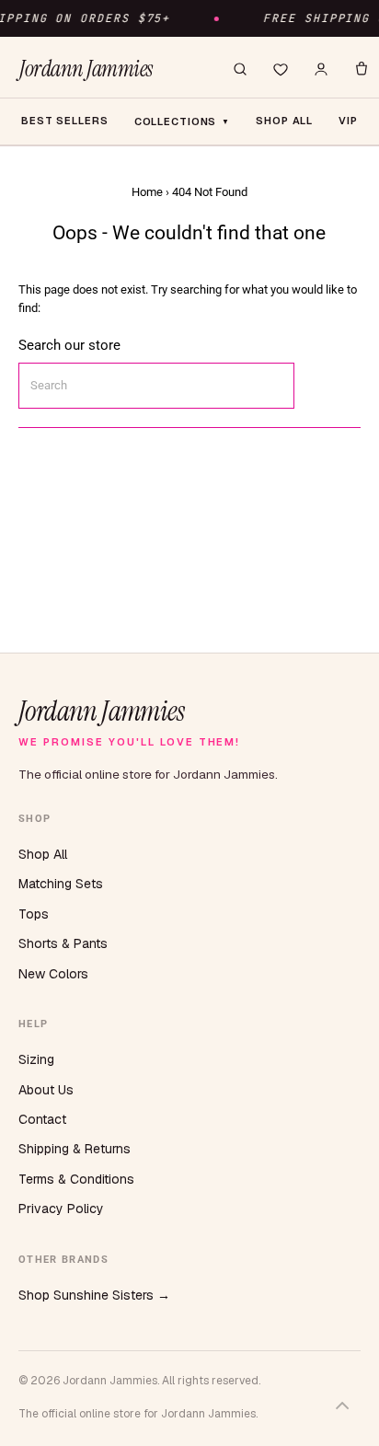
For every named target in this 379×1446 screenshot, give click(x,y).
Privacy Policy (61, 1208)
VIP (348, 120)
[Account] (321, 69)
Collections (182, 121)
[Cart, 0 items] (361, 69)
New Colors (53, 974)
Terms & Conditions (76, 1179)
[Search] (240, 69)
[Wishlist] (280, 69)
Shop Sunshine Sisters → (94, 1295)
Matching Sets (60, 883)
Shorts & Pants (63, 943)
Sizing (36, 1059)
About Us (46, 1090)
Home (147, 192)
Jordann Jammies (86, 69)
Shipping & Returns (74, 1148)
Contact (42, 1119)
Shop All (42, 854)
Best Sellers (65, 120)
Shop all (284, 120)
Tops (33, 914)
